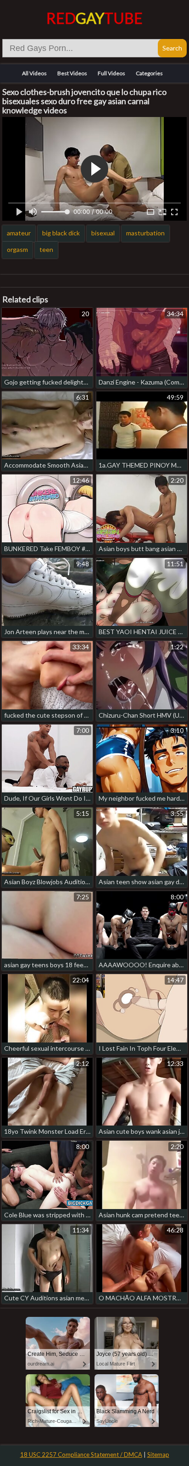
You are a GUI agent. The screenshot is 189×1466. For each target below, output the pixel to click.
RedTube (94, 18)
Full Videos (111, 73)
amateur (19, 233)
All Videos (34, 73)
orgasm (17, 249)
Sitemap (158, 1454)
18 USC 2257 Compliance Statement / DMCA (81, 1454)
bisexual (103, 233)
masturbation (145, 233)
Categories (149, 73)
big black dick (61, 233)
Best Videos (72, 73)
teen (46, 249)
